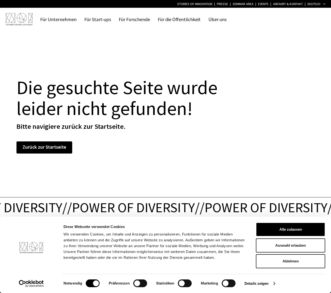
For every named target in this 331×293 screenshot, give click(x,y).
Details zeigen (256, 283)
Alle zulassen (290, 229)
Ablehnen (291, 261)
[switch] (140, 283)
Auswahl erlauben (290, 245)
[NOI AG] (19, 19)
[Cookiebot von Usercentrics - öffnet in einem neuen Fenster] (31, 283)
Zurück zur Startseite (44, 147)
